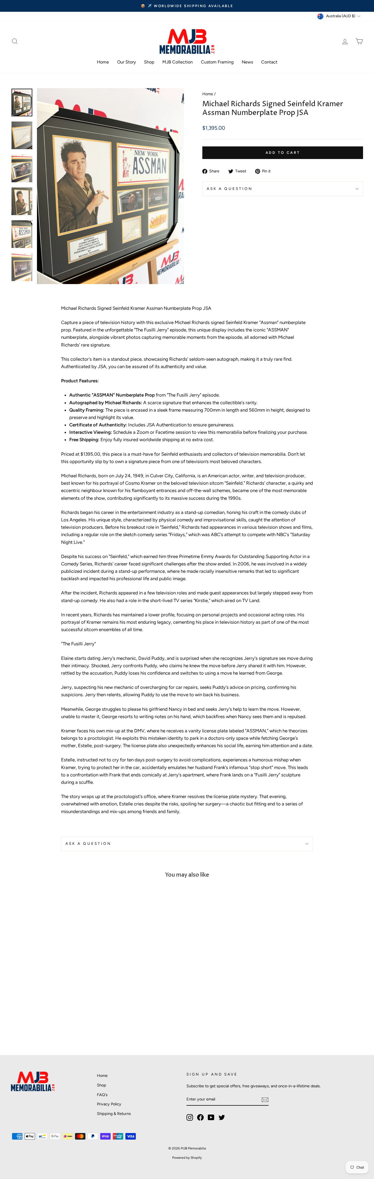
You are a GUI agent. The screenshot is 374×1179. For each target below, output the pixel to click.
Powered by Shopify (187, 1158)
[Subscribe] (265, 1099)
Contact (269, 62)
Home (103, 62)
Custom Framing (217, 62)
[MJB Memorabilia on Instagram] (189, 1117)
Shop (149, 62)
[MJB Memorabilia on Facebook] (200, 1117)
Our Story (126, 62)
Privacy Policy (109, 1104)
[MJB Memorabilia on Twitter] (221, 1117)
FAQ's (102, 1094)
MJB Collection (177, 62)
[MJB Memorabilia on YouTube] (211, 1117)
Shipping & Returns (114, 1113)
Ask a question (230, 188)
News (247, 62)
